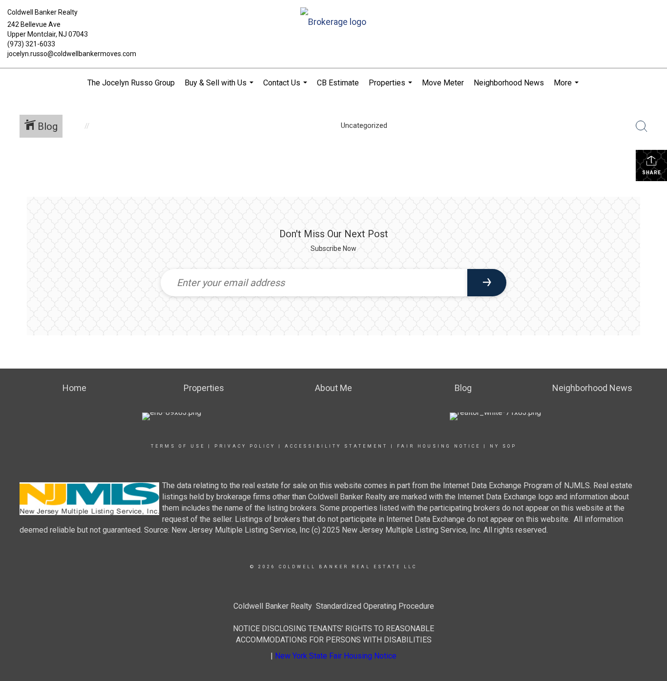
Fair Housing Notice (438, 446)
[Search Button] (641, 126)
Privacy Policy (244, 446)
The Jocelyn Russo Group (131, 82)
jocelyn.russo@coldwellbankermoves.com (71, 54)
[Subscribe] (486, 282)
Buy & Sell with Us (220, 88)
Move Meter (443, 82)
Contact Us (286, 88)
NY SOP (503, 446)
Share (651, 172)
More (567, 88)
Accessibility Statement (336, 446)
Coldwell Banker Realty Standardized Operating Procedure (333, 606)
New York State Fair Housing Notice (335, 655)
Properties (392, 88)
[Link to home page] (333, 22)
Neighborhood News (509, 82)
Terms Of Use (178, 446)
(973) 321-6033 (31, 44)
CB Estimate (338, 82)
